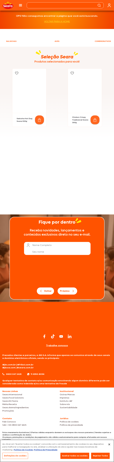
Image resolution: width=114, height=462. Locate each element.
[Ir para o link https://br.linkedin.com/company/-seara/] (69, 336)
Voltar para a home (57, 21)
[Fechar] (109, 444)
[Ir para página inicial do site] (57, 327)
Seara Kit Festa (10, 401)
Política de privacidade (71, 425)
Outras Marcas (67, 394)
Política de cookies (69, 421)
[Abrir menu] (20, 5)
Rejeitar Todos (100, 455)
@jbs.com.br (9, 364)
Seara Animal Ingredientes (15, 407)
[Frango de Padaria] (29, 174)
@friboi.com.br (25, 364)
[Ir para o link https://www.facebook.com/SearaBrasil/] (44, 336)
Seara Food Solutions (13, 397)
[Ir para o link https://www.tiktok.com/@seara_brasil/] (53, 336)
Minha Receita (9, 404)
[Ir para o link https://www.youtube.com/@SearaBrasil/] (61, 336)
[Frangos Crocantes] (85, 174)
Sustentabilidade (68, 407)
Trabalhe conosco (57, 345)
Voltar (48, 290)
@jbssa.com (8, 367)
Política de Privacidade (45, 450)
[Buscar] (99, 5)
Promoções (8, 410)
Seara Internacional (12, 394)
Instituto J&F (66, 401)
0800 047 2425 (14, 374)
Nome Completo (42, 245)
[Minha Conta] (109, 5)
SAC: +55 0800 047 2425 (14, 425)
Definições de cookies (15, 455)
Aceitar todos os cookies (75, 455)
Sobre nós (65, 404)
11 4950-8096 (37, 374)
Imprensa (64, 397)
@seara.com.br (25, 367)
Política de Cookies (23, 450)
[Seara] (7, 5)
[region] (57, 451)
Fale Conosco (9, 421)
